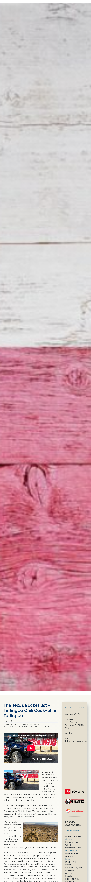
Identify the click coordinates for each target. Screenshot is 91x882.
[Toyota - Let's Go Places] (74, 790)
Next (80, 707)
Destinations (33, 726)
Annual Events (17, 726)
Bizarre (25, 726)
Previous (71, 707)
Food (41, 726)
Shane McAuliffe (12, 724)
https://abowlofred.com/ (77, 741)
